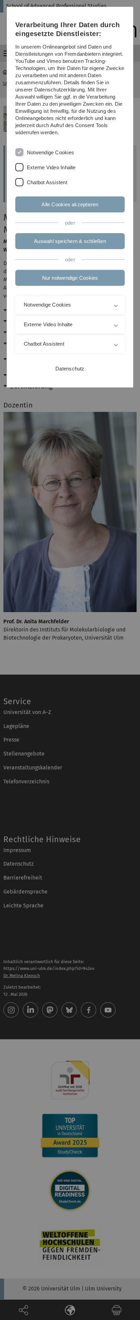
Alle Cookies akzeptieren (69, 204)
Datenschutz (69, 368)
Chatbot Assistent (47, 182)
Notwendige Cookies (50, 152)
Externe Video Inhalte (51, 167)
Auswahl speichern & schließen (70, 241)
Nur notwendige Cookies (70, 278)
